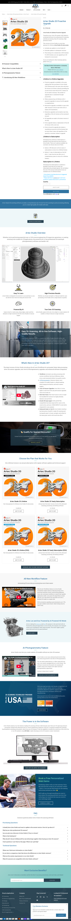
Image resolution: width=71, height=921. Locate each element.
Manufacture (5, 903)
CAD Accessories (6, 910)
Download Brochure (35, 221)
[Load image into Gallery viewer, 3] (5, 34)
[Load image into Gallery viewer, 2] (5, 28)
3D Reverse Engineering (8, 898)
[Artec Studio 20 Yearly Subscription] (52, 483)
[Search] (68, 5)
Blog (49, 9)
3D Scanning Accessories (8, 907)
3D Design (4, 901)
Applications (36, 9)
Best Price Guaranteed (25, 898)
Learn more (31, 633)
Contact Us (22, 903)
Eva (44, 624)
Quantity (45, 181)
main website (59, 69)
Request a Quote (35, 442)
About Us (21, 896)
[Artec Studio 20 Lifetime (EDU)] (18, 532)
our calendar (55, 73)
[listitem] (35, 2)
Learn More (42, 710)
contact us (56, 177)
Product (28, 9)
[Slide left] (5, 19)
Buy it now (56, 191)
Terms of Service (23, 901)
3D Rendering (5, 905)
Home (3, 14)
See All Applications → (8, 912)
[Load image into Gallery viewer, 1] (5, 23)
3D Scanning (5, 896)
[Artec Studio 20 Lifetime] (18, 483)
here (50, 61)
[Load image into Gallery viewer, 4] (5, 40)
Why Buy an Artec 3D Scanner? (35, 768)
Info (44, 9)
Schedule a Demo (45, 803)
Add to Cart (18, 511)
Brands (21, 9)
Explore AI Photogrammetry (47, 675)
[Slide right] (5, 56)
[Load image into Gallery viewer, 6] (5, 52)
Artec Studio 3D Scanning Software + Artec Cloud (18, 14)
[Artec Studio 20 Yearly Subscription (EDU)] (52, 532)
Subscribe (61, 915)
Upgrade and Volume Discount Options (35, 567)
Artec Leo (38, 624)
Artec (44, 17)
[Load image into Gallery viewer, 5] (5, 46)
